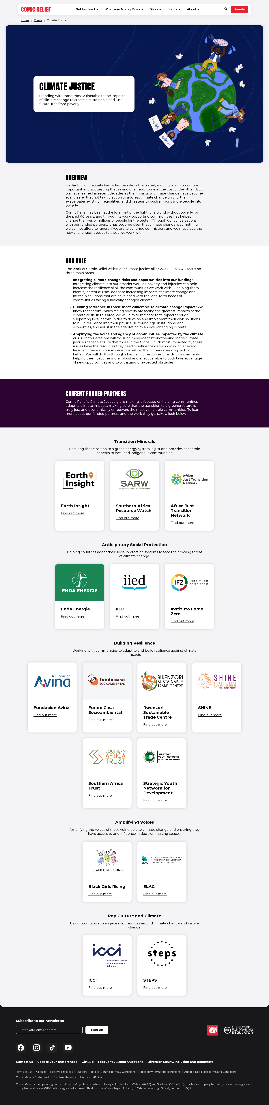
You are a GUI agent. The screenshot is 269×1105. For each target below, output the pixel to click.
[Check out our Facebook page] (21, 1048)
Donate (240, 10)
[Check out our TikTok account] (52, 1048)
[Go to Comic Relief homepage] (36, 9)
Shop (155, 9)
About (191, 9)
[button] (227, 9)
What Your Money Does (122, 9)
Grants (172, 9)
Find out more (72, 513)
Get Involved (85, 9)
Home (25, 20)
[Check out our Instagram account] (37, 1048)
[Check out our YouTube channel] (68, 1048)
